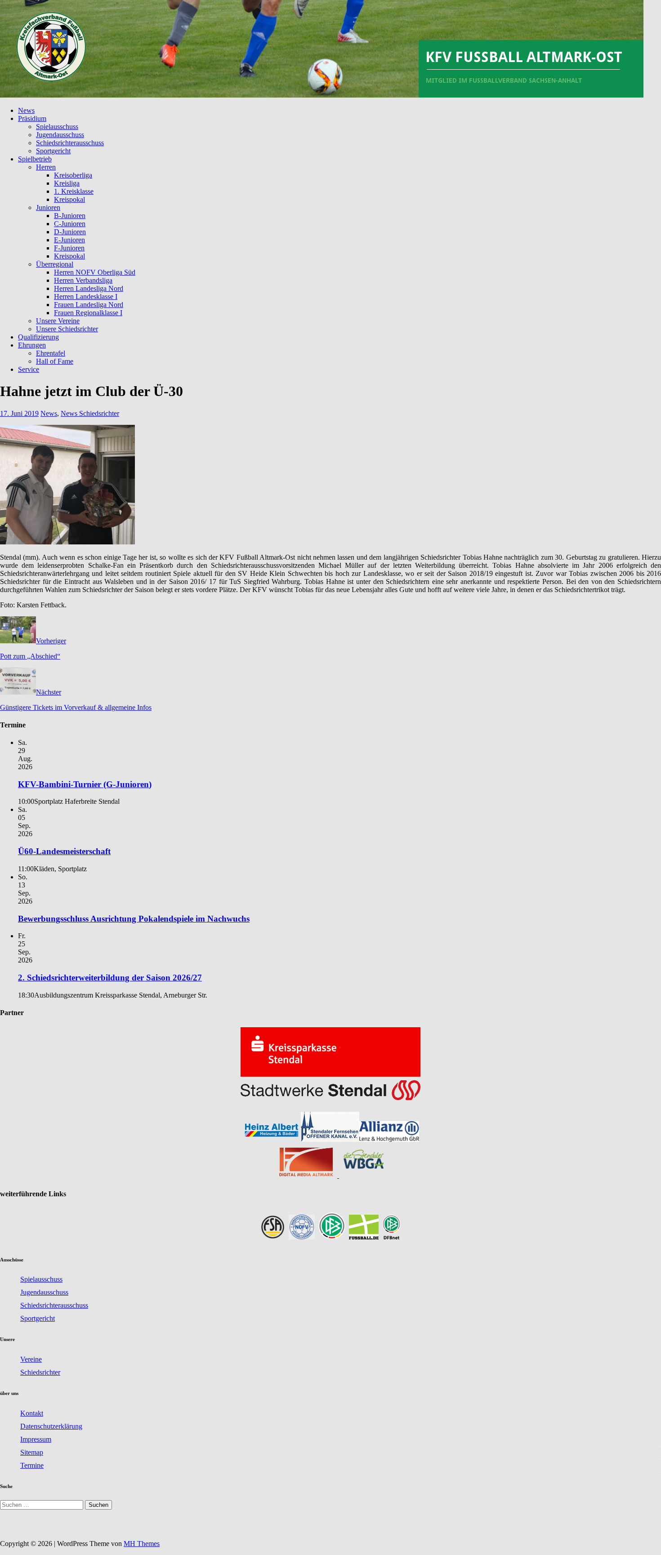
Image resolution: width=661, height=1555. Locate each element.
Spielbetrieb (35, 159)
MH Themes (142, 1543)
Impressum (35, 1439)
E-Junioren (69, 240)
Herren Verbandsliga (83, 280)
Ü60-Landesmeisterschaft (64, 851)
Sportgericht (53, 151)
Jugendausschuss (60, 134)
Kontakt (31, 1413)
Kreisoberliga (73, 175)
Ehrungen (32, 345)
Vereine (31, 1359)
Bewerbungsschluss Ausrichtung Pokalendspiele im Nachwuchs (134, 918)
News (26, 110)
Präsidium (32, 118)
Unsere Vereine (58, 321)
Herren (46, 167)
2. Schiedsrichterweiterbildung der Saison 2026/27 (110, 977)
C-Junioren (69, 223)
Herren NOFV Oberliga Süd (94, 272)
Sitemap (31, 1452)
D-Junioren (70, 232)
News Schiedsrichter (90, 413)
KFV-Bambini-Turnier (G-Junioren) (85, 784)
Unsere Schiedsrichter (67, 329)
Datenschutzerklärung (51, 1426)
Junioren (48, 207)
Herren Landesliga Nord (88, 288)
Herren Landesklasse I (85, 296)
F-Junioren (69, 248)
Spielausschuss (57, 126)
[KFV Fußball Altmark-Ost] (321, 95)
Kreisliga (67, 183)
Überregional (54, 264)
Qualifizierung (38, 337)
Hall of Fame (54, 361)
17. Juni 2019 (19, 413)
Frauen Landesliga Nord (88, 304)
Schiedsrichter (40, 1372)
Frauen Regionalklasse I (88, 312)
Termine (32, 1465)
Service (28, 369)
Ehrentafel (50, 353)
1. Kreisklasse (74, 191)
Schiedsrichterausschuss (70, 143)
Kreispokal (69, 199)
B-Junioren (69, 215)
